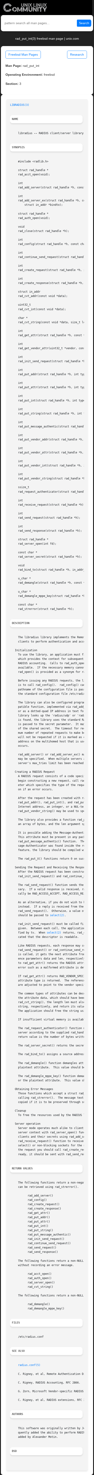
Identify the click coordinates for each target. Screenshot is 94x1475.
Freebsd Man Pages (23, 54)
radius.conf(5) (29, 1365)
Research (77, 54)
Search (84, 23)
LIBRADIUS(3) (19, 105)
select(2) (57, 915)
